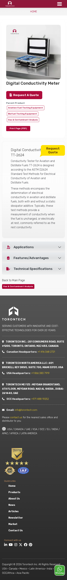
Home (33, 11)
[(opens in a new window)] (6, 545)
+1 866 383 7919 (40, 373)
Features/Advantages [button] (31, 258)
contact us (16, 417)
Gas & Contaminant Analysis (23, 120)
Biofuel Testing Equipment (22, 114)
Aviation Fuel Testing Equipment (25, 108)
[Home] (9, 4)
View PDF (18, 128)
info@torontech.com (26, 410)
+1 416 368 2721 (46, 351)
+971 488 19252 (40, 399)
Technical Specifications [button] (33, 269)
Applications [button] (24, 247)
